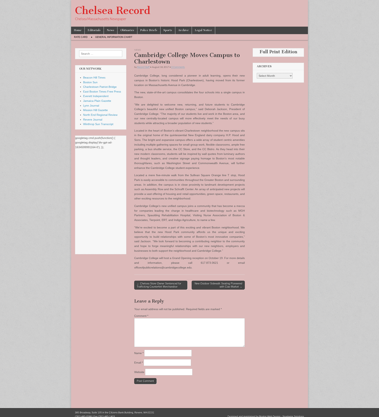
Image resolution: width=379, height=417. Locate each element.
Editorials (94, 30)
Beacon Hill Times (94, 77)
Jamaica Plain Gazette (97, 100)
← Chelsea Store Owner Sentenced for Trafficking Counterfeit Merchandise (159, 285)
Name (139, 353)
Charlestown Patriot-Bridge (100, 86)
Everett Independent (96, 96)
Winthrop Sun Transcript (98, 124)
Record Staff (143, 66)
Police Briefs (148, 30)
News (110, 30)
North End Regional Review (100, 114)
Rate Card (81, 37)
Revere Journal (92, 119)
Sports (167, 30)
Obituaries (127, 30)
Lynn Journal (91, 105)
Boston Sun (90, 82)
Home (78, 30)
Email (138, 362)
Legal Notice (203, 30)
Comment (141, 315)
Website (139, 372)
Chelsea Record (112, 11)
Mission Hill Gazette (95, 110)
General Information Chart (113, 37)
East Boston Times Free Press (102, 91)
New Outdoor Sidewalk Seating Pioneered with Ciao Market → (218, 285)
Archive (183, 30)
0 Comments (178, 66)
